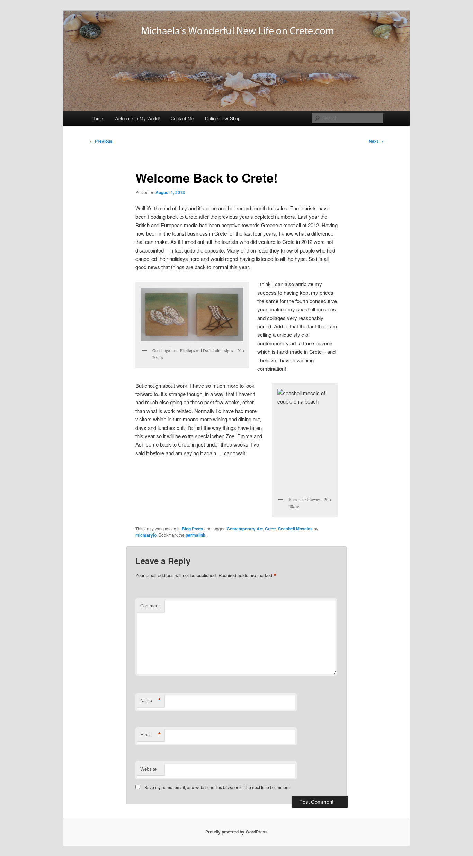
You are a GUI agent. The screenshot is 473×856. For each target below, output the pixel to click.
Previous (101, 141)
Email (150, 734)
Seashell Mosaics (295, 529)
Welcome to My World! (137, 118)
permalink (195, 535)
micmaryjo (146, 535)
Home (97, 118)
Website (148, 769)
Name (150, 700)
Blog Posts (192, 529)
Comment (150, 605)
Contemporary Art (245, 529)
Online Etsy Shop (222, 118)
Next (376, 141)
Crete (270, 529)
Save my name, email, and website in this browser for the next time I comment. (217, 787)
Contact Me (182, 118)
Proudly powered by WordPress (236, 832)
